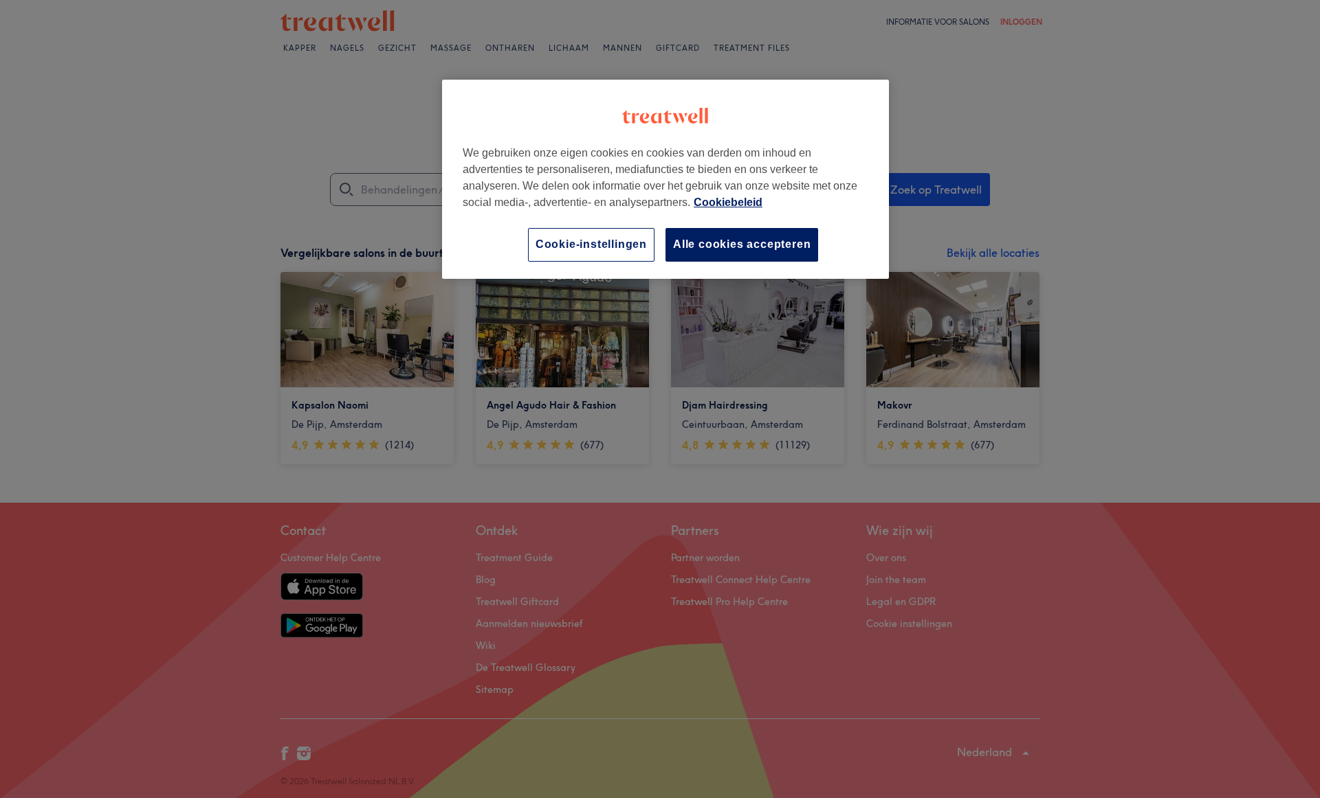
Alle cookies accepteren (742, 244)
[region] (665, 179)
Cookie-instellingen (591, 244)
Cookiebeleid (728, 202)
